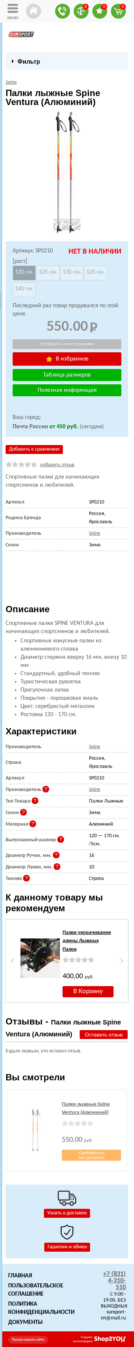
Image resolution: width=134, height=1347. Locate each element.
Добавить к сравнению (34, 449)
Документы (25, 1322)
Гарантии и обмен (67, 1247)
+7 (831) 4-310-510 (114, 1281)
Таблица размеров (67, 375)
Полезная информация (67, 390)
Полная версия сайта (28, 1340)
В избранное (71, 359)
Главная (20, 1276)
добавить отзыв (57, 465)
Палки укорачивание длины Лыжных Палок (87, 941)
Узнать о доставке (67, 1213)
